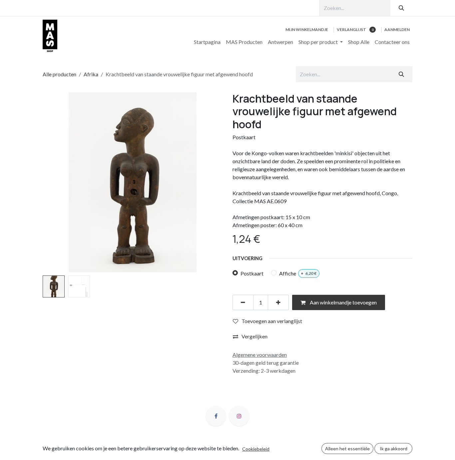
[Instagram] (239, 416)
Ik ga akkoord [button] (393, 448)
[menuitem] (207, 42)
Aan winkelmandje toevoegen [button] (343, 302)
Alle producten (59, 74)
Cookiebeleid (255, 449)
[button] (52, 182)
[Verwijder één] (242, 302)
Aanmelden (397, 29)
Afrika (91, 74)
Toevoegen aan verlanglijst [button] (271, 321)
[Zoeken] (401, 8)
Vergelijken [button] (254, 336)
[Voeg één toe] (278, 302)
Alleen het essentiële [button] (347, 448)
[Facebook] (216, 416)
